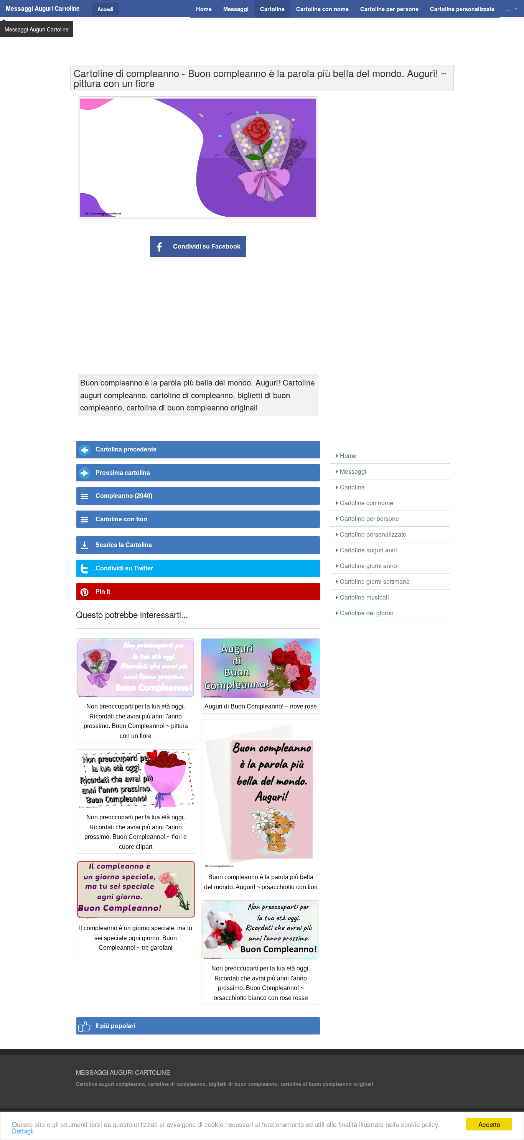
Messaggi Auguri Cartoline (43, 8)
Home (347, 455)
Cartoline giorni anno (367, 565)
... (508, 9)
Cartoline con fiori (121, 519)
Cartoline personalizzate (372, 534)
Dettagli (23, 1130)
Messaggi (352, 471)
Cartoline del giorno (366, 612)
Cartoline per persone (368, 518)
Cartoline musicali (363, 597)
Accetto (489, 1124)
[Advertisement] (262, 36)
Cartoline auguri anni (367, 549)
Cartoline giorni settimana (374, 581)
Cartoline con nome (365, 502)
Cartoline (351, 487)
